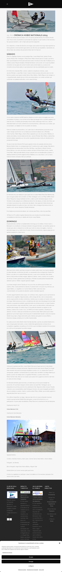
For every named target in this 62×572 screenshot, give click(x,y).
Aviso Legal (41, 569)
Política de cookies (22, 569)
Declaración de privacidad (32, 569)
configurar (31, 566)
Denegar (31, 561)
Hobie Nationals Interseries (14, 417)
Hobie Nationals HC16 (12, 409)
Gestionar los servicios (7, 552)
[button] (59, 543)
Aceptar (31, 557)
